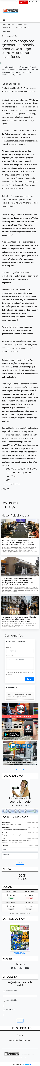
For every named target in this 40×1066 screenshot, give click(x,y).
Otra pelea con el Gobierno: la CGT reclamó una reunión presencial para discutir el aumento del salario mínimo (18, 543)
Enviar (29, 679)
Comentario (9, 656)
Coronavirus (8, 24)
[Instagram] (34, 2)
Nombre (8, 647)
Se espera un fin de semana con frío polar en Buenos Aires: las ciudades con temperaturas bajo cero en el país (19, 619)
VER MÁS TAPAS (20, 953)
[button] (17, 2)
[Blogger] (37, 2)
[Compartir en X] (9, 507)
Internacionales (22, 27)
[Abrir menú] (4, 20)
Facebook (20, 770)
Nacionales (8, 27)
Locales (6, 31)
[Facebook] (30, 2)
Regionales (22, 24)
